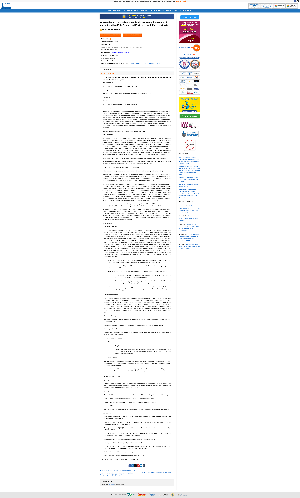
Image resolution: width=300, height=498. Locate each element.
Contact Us (183, 10)
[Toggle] (101, 69)
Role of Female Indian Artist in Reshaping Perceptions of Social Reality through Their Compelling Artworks (189, 237)
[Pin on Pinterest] (138, 465)
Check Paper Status (190, 17)
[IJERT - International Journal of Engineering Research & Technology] (6, 6)
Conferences (160, 10)
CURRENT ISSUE (185, 48)
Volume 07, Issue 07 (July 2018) (120, 52)
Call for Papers (128, 10)
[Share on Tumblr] (144, 465)
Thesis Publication (172, 10)
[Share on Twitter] (132, 465)
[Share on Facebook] (130, 465)
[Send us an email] (297, 1)
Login (189, 10)
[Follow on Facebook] (295, 1)
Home (109, 10)
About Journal (116, 10)
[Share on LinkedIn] (141, 465)
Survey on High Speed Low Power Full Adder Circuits (157, 472)
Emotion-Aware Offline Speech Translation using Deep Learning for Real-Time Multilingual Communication (189, 209)
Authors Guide (143, 10)
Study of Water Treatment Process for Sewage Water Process (189, 185)
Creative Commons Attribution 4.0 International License (145, 63)
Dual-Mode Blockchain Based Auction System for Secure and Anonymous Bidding (189, 246)
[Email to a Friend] (135, 465)
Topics (136, 10)
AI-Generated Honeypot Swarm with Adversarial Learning (188, 218)
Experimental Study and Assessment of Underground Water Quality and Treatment (189, 179)
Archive (152, 10)
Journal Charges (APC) (191, 116)
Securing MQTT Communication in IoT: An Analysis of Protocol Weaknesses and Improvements (189, 227)
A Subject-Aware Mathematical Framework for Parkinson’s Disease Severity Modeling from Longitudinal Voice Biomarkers (189, 160)
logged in (111, 484)
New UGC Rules (188, 54)
